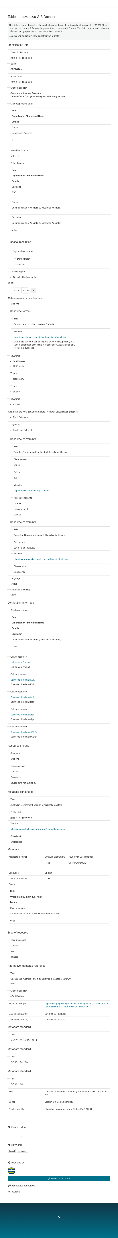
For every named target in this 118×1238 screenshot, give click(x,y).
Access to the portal (60, 1178)
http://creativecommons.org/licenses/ (31, 490)
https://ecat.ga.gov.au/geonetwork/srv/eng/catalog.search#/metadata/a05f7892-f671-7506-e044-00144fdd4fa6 (76, 1005)
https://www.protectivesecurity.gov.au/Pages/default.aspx (41, 559)
